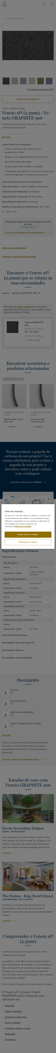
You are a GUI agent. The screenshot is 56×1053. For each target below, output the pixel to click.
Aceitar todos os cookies (28, 534)
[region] (28, 526)
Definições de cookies (28, 542)
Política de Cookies (22, 527)
